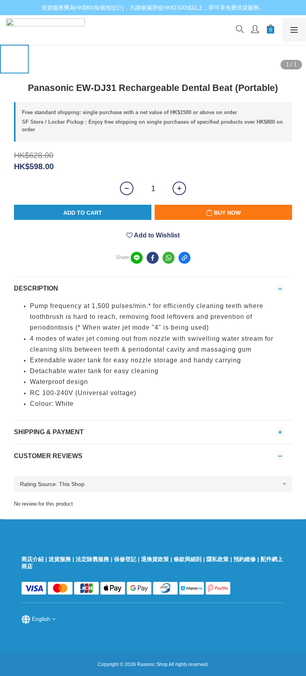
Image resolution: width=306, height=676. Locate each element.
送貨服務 (60, 559)
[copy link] (184, 258)
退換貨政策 (155, 559)
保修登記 (125, 559)
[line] (137, 258)
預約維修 (244, 559)
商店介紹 (33, 559)
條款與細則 (188, 559)
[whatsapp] (169, 258)
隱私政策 (217, 559)
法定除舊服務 (92, 559)
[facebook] (153, 258)
